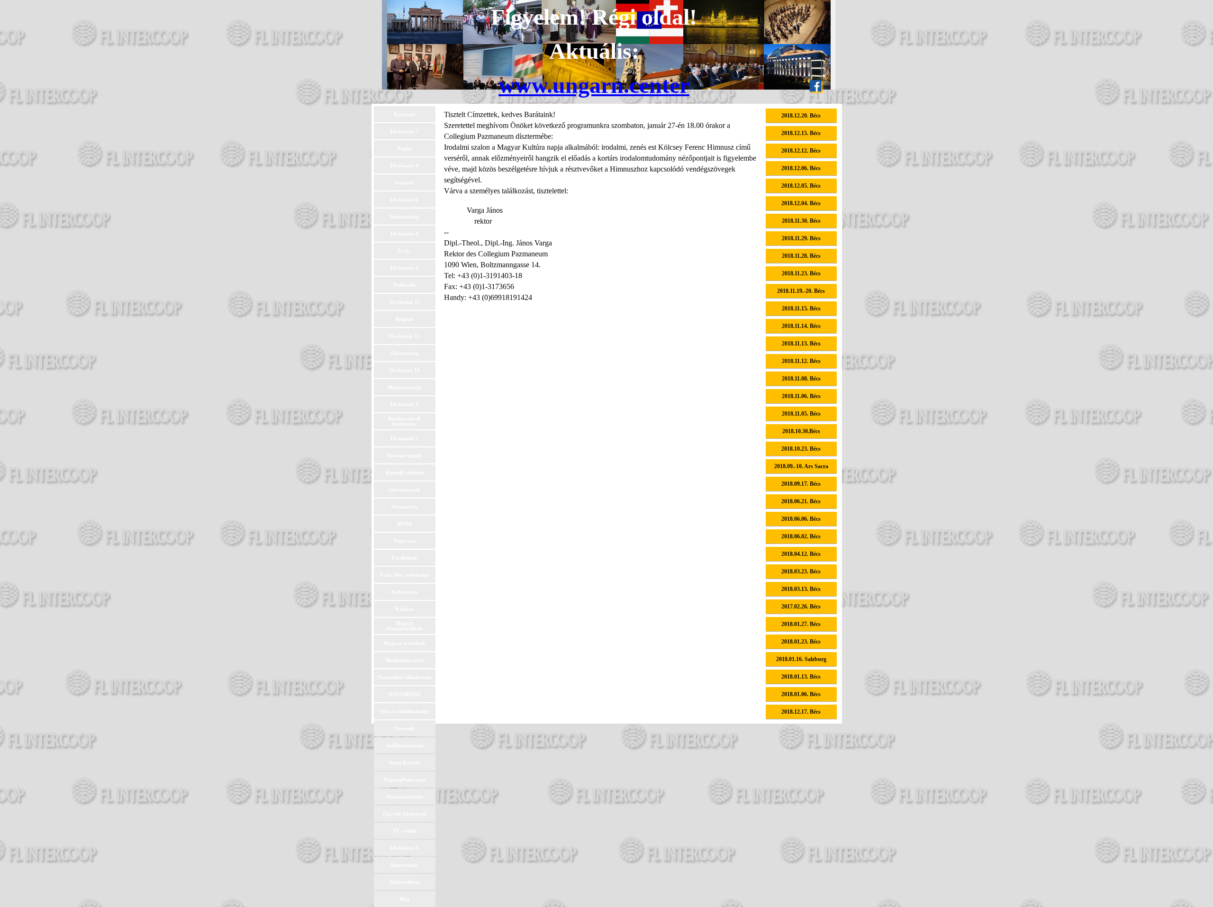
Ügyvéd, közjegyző (404, 813)
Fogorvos (405, 541)
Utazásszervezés (404, 796)
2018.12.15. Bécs (801, 133)
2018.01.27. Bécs (801, 624)
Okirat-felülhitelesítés (404, 711)
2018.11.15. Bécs (801, 308)
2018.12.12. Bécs (801, 150)
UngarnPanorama (404, 779)
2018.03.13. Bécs (801, 589)
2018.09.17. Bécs (801, 484)
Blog (404, 899)
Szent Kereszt (404, 762)
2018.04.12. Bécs (801, 554)
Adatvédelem (404, 882)
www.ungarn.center (593, 85)
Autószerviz (404, 506)
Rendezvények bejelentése (404, 421)
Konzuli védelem (405, 472)
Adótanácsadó (404, 489)
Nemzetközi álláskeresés (404, 677)
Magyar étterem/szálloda (404, 626)
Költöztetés (404, 592)
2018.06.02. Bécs (801, 536)
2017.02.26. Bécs (801, 606)
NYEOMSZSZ (405, 694)
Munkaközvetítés (404, 660)
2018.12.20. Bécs (801, 115)
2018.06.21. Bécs (801, 501)
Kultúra (404, 609)
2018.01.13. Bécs (801, 676)
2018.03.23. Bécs (801, 571)
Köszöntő (405, 114)
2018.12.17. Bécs (801, 711)
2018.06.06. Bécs (801, 519)
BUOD (404, 523)
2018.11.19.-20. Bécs (801, 291)
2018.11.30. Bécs (801, 221)
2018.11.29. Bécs (801, 238)
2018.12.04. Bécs (801, 203)
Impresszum (404, 865)
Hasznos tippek (404, 455)
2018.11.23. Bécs (801, 273)
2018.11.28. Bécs (801, 256)
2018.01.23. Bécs (801, 641)
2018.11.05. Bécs (801, 413)
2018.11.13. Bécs (801, 343)
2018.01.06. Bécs (801, 694)
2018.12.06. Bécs (801, 168)
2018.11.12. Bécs (801, 361)
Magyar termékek (404, 643)
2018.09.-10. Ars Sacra (801, 466)
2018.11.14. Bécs (801, 326)
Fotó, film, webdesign (404, 575)
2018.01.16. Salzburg (801, 659)
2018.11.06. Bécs (801, 396)
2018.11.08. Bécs (801, 378)
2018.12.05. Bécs (801, 185)
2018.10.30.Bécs (801, 431)
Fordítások (404, 558)
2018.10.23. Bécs (801, 448)
